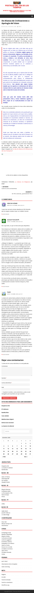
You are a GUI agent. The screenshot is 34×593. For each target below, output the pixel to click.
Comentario (5, 366)
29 (21, 454)
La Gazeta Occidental (8, 426)
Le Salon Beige (5, 514)
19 (8, 451)
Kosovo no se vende (7, 547)
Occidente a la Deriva (7, 549)
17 (30, 448)
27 (12, 454)
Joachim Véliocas (6, 513)
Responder (6, 214)
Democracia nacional (8, 422)
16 (25, 448)
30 (25, 454)
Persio (3, 496)
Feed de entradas (6, 580)
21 (17, 451)
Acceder (4, 577)
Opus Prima (5, 550)
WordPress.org (5, 585)
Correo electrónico (6, 382)
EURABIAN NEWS (6, 491)
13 (12, 448)
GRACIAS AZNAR (12, 203)
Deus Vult (4, 522)
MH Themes (27, 591)
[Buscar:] (17, 431)
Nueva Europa (5, 494)
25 (3, 454)
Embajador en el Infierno (8, 543)
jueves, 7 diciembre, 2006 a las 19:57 (15, 294)
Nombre (4, 378)
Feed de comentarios (7, 582)
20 (12, 451)
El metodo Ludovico (7, 541)
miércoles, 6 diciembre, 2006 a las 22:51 (15, 205)
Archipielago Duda (6, 532)
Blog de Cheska (6, 536)
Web (3, 387)
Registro (4, 574)
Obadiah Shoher (6, 482)
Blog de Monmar (6, 489)
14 (17, 448)
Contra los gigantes (7, 540)
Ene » (25, 456)
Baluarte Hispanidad (7, 534)
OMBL (3, 504)
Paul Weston (5, 525)
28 (17, 454)
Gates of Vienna (6, 477)
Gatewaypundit (5, 478)
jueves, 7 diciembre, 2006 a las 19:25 (15, 221)
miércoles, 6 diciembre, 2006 (9, 26)
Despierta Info (6, 405)
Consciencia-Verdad (7, 538)
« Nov (4, 456)
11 (3, 448)
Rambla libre (5, 412)
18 (3, 451)
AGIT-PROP (5, 561)
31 (30, 454)
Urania (3, 554)
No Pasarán (5, 480)
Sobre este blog (6, 566)
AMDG (19, 26)
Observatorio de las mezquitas (9, 564)
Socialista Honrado (6, 552)
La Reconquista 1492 (7, 493)
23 (25, 451)
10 (30, 446)
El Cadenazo (5, 409)
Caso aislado (5, 416)
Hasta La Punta (5, 545)
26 (8, 454)
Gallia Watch (5, 511)
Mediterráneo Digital (8, 419)
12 (8, 448)
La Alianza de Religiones (22, 182)
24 (30, 451)
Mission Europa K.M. (7, 523)
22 (21, 451)
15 (21, 448)
